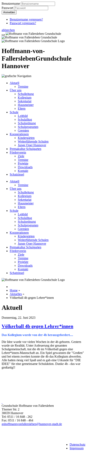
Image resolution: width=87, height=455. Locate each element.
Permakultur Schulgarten (25, 149)
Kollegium (24, 97)
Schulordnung (27, 123)
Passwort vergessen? (23, 23)
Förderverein (18, 152)
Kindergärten (26, 138)
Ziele (21, 156)
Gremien (23, 130)
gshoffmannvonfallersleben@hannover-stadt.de (32, 424)
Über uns (15, 90)
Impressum (77, 448)
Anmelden (9, 12)
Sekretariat (24, 101)
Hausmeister (26, 105)
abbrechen (8, 30)
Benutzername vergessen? (26, 19)
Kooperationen (19, 134)
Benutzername (11, 3)
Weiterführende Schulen (33, 141)
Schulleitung (26, 94)
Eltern (21, 108)
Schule (14, 112)
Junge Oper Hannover (32, 145)
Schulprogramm (28, 127)
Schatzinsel (17, 174)
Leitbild (23, 116)
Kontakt (23, 170)
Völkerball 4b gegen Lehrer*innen (37, 326)
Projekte (23, 163)
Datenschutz (77, 444)
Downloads (25, 167)
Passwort (8, 8)
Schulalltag (25, 119)
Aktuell (14, 83)
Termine (23, 86)
